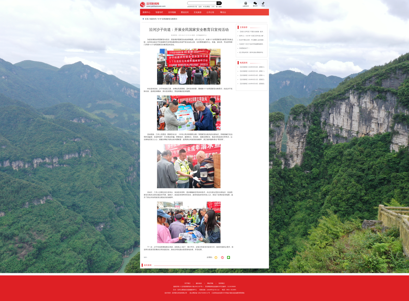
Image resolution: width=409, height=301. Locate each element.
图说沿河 (185, 12)
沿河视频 (172, 12)
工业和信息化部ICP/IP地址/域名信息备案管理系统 (228, 293)
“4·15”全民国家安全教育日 (167, 19)
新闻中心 (146, 12)
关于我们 (187, 283)
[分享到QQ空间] (217, 257)
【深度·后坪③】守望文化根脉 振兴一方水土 (254, 31)
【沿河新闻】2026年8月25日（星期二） (252, 71)
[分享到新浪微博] (223, 257)
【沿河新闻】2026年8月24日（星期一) (251, 75)
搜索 (219, 3)
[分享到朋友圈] (228, 257)
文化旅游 (197, 12)
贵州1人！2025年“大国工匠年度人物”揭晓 (253, 36)
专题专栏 (159, 12)
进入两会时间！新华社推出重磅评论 (251, 52)
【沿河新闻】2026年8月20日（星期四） (252, 83)
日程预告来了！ (244, 48)
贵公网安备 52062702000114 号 (200, 293)
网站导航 (210, 283)
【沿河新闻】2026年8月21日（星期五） (252, 79)
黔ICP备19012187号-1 (196, 286)
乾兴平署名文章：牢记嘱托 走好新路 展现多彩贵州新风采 (258, 40)
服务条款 (199, 283)
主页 (146, 19)
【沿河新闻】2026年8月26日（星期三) (251, 67)
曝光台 (223, 12)
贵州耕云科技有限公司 (179, 293)
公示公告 (210, 12)
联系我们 (222, 283)
